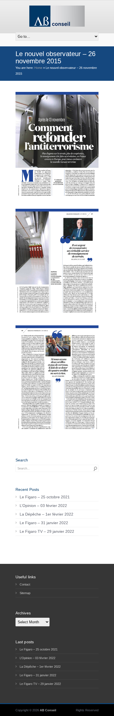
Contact (25, 584)
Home (38, 67)
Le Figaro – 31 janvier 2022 (44, 523)
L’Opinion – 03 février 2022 (43, 505)
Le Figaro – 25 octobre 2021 (45, 497)
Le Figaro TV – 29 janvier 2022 (47, 531)
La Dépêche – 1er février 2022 (46, 514)
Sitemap (25, 593)
